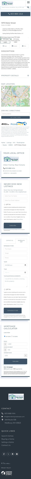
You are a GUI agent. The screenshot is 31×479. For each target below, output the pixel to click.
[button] (28, 7)
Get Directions (15, 117)
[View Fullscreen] (3, 94)
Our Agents (13, 173)
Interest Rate (8, 352)
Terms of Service (19, 317)
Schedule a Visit (21, 241)
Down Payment (8, 347)
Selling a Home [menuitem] (7, 442)
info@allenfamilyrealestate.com (14, 416)
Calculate (15, 361)
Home (3, 143)
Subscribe (12, 225)
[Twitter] (8, 454)
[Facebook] (4, 454)
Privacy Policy (20, 219)
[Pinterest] (17, 454)
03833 (10, 145)
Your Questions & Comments (12, 276)
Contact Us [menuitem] (5, 445)
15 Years (15, 336)
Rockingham (20, 143)
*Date (5, 261)
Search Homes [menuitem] (7, 436)
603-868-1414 (17, 14)
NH (14, 143)
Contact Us (6, 173)
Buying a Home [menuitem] (7, 439)
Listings (9, 143)
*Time (5, 269)
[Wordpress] (12, 454)
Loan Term (7, 332)
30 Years (8, 336)
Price (5, 341)
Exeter (5, 145)
